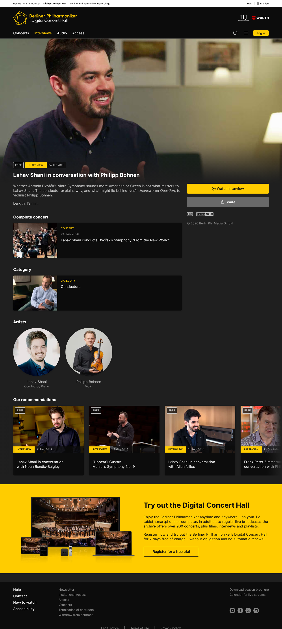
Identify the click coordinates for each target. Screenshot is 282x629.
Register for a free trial (171, 551)
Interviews (43, 33)
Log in (261, 33)
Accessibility (24, 609)
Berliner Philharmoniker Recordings (90, 3)
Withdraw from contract (76, 615)
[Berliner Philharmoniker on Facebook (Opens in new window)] (240, 610)
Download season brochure (249, 589)
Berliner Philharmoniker (26, 3)
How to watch (25, 602)
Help (249, 3)
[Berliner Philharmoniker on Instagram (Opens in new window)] (256, 610)
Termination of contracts (76, 610)
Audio (62, 33)
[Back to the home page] (45, 18)
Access (78, 33)
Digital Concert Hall (54, 3)
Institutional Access (72, 594)
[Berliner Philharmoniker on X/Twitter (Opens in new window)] (248, 610)
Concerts (21, 33)
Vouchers (65, 605)
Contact (20, 596)
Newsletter (66, 589)
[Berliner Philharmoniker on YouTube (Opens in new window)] (232, 610)
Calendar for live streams (247, 594)
